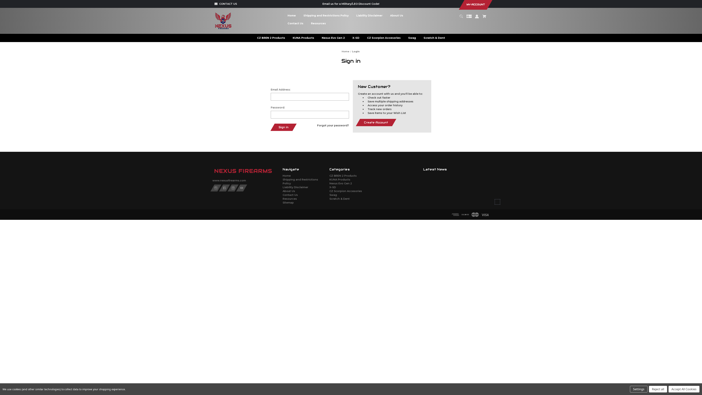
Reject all (658, 389)
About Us (289, 191)
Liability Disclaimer (295, 187)
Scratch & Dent (339, 198)
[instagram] (215, 188)
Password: (278, 107)
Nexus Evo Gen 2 (340, 183)
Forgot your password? (333, 125)
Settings (638, 389)
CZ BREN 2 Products (343, 175)
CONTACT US (228, 3)
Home (287, 175)
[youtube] (241, 188)
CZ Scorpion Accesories (345, 191)
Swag (333, 195)
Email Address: (280, 89)
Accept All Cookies (684, 389)
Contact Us (290, 195)
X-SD (332, 187)
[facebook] (224, 188)
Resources (290, 198)
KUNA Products (339, 179)
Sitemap (288, 202)
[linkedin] (233, 188)
